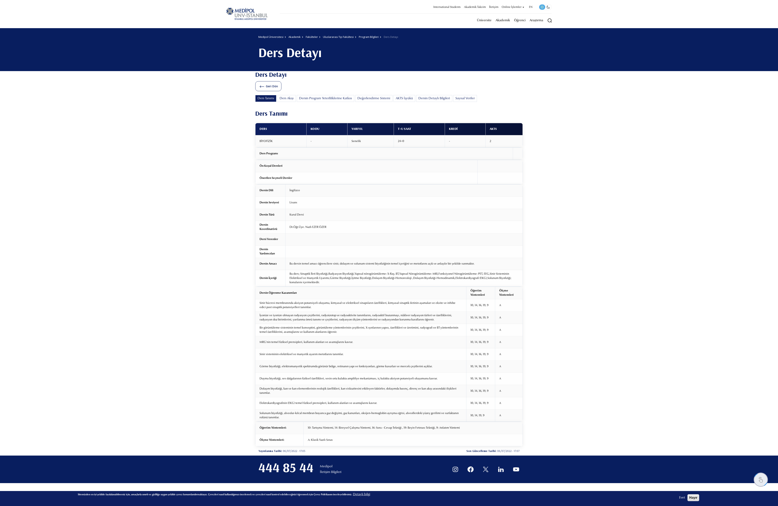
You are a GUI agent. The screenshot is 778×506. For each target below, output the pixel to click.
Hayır (693, 497)
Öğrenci (520, 20)
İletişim (493, 7)
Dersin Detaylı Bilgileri (434, 98)
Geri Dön (272, 86)
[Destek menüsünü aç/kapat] (761, 480)
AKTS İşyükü (404, 98)
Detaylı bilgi (361, 494)
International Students (447, 7)
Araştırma (536, 20)
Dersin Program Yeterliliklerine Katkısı (325, 98)
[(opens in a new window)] (455, 469)
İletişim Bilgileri (330, 472)
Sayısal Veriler (465, 98)
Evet (682, 497)
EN (530, 7)
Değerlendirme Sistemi (373, 98)
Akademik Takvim (475, 7)
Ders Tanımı (266, 98)
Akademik (503, 20)
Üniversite (484, 20)
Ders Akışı (287, 98)
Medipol (326, 466)
